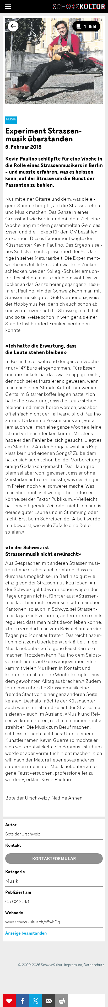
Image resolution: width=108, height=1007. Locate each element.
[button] (7, 6)
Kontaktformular (54, 858)
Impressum (73, 964)
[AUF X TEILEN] (35, 1000)
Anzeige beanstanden (26, 933)
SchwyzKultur (79, 6)
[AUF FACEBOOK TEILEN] (22, 1000)
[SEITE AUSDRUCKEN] (61, 1000)
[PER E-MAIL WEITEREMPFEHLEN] (48, 1000)
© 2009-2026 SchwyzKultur (40, 964)
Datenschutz (94, 964)
